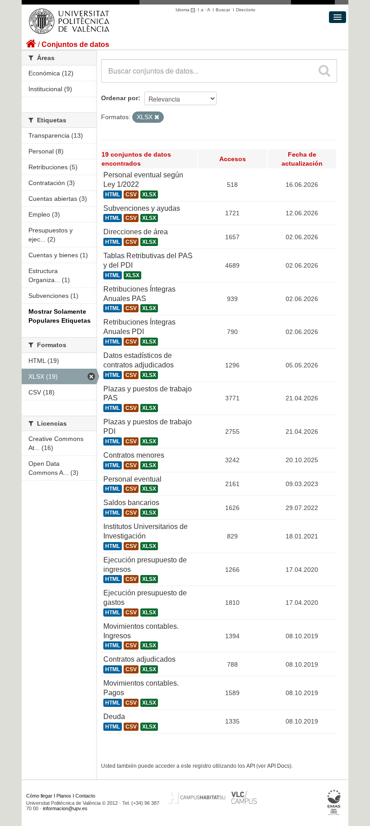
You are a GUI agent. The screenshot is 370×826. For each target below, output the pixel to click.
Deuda (114, 716)
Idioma (183, 9)
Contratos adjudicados (139, 659)
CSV (131, 194)
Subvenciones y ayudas (141, 208)
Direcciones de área (135, 232)
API (250, 766)
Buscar (223, 9)
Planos (63, 795)
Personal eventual (132, 479)
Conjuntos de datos (75, 44)
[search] (324, 71)
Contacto (85, 795)
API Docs (278, 766)
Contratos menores (133, 455)
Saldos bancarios (131, 502)
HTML (112, 194)
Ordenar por (119, 98)
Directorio (245, 9)
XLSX (149, 194)
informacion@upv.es (65, 808)
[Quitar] (156, 117)
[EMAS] (334, 802)
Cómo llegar (39, 795)
